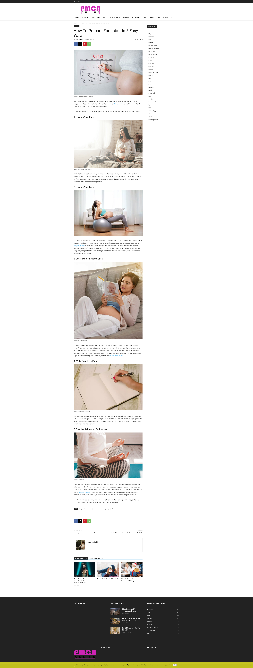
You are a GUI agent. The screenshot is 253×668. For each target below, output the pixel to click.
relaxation (114, 509)
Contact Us (167, 18)
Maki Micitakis (79, 39)
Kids (149, 78)
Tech (104, 18)
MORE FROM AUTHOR (96, 558)
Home (77, 18)
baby (80, 509)
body (90, 509)
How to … (151, 75)
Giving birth (118, 104)
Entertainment (115, 18)
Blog (149, 34)
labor (95, 509)
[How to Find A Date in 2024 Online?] (108, 569)
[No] (251, 665)
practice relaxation (84, 492)
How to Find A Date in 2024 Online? (107, 579)
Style (145, 18)
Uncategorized (153, 120)
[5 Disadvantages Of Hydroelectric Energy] (115, 611)
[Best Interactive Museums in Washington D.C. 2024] (115, 621)
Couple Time (152, 46)
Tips (158, 18)
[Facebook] (76, 44)
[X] (80, 44)
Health (126, 18)
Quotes (150, 99)
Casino (150, 43)
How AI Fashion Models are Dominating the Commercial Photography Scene (82, 581)
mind (100, 509)
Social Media (152, 102)
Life (149, 84)
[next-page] (78, 586)
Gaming (151, 66)
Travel (152, 18)
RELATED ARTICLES (81, 558)
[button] (177, 18)
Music (150, 90)
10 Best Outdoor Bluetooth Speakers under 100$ (127, 533)
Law (149, 81)
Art (149, 31)
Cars (149, 40)
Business (85, 18)
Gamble (151, 63)
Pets (149, 96)
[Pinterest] (85, 44)
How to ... (81, 23)
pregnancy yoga (79, 246)
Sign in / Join (77, 1)
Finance (151, 57)
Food (150, 60)
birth (85, 509)
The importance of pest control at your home (89, 533)
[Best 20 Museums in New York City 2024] (115, 630)
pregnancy (106, 509)
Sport (150, 105)
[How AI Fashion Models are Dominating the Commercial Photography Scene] (84, 569)
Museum (151, 87)
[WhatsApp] (89, 44)
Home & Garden (153, 72)
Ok (175, 665)
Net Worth (136, 18)
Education (96, 18)
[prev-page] (75, 586)
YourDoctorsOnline (116, 356)
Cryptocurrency (153, 49)
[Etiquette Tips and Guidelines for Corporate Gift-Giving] (132, 569)
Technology (152, 111)
